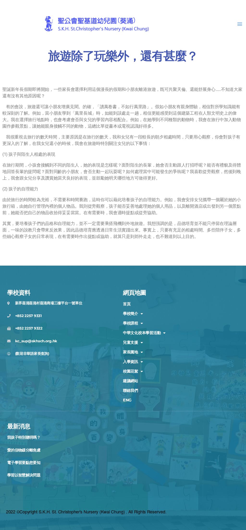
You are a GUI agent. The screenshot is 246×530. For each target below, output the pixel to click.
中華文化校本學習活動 (142, 332)
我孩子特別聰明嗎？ (23, 437)
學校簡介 (130, 313)
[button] (240, 24)
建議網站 (130, 381)
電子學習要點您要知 (23, 462)
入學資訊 (130, 361)
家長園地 (130, 352)
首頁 (126, 304)
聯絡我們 (130, 390)
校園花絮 (130, 371)
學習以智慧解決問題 (23, 475)
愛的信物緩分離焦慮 (23, 450)
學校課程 (130, 323)
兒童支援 (130, 342)
